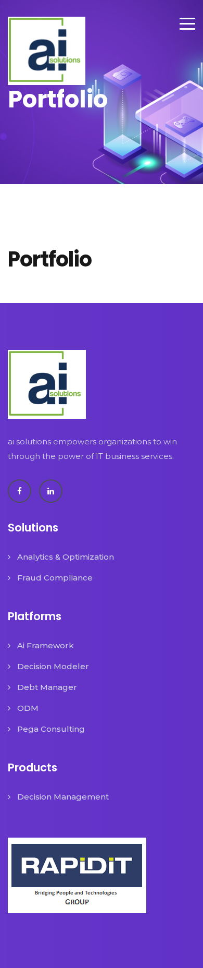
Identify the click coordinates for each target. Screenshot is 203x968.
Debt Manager (47, 687)
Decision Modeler (53, 666)
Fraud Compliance (55, 578)
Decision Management (63, 797)
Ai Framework (45, 645)
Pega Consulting (51, 729)
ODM (28, 708)
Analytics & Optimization (65, 557)
